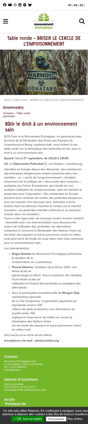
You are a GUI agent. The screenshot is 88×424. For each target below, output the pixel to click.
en (75, 5)
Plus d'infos (74, 419)
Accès (9, 399)
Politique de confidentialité (16, 406)
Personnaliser (56, 419)
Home (7, 100)
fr (69, 5)
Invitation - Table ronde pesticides (16, 115)
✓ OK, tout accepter (27, 419)
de (81, 5)
